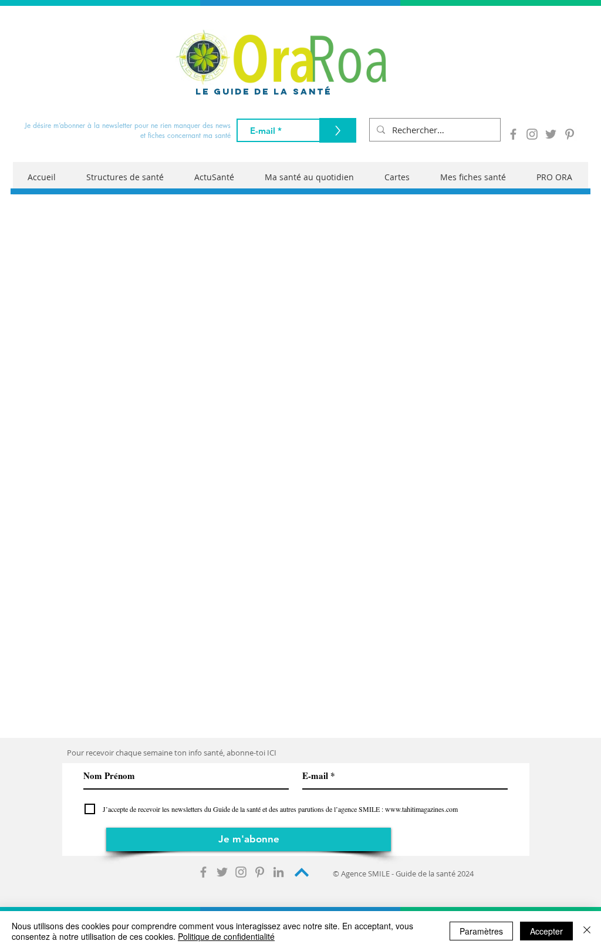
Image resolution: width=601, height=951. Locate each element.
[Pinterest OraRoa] (569, 134)
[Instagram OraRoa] (532, 134)
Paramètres (481, 931)
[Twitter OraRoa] (550, 134)
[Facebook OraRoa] (513, 134)
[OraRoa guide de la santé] (203, 872)
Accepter (546, 931)
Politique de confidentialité (226, 936)
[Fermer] (587, 931)
